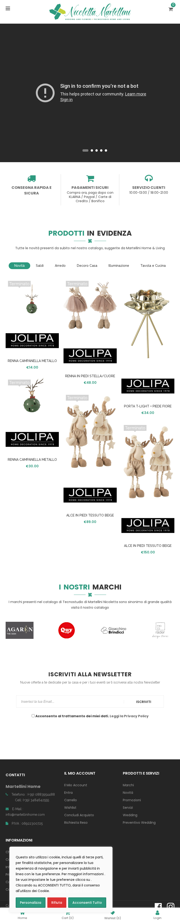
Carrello (70, 800)
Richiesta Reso (76, 822)
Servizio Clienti (148, 187)
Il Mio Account (75, 785)
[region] (60, 880)
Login (157, 918)
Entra (68, 792)
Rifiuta (56, 902)
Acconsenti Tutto (87, 902)
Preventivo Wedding (139, 822)
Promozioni (132, 800)
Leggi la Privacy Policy (129, 716)
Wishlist (70, 807)
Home (22, 918)
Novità (128, 792)
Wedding (130, 815)
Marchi (128, 785)
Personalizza (30, 902)
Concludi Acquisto (79, 815)
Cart (68, 918)
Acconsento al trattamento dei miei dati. (92, 716)
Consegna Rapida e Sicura (31, 190)
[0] (171, 9)
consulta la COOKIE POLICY (73, 891)
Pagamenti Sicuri (90, 187)
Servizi (128, 807)
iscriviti (143, 701)
